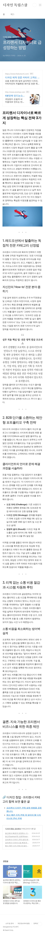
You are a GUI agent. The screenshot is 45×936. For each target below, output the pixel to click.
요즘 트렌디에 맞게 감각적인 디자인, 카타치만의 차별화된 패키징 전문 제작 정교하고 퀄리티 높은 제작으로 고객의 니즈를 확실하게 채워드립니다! (22, 82)
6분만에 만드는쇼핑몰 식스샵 (14, 95)
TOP (40, 924)
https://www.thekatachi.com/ (17, 74)
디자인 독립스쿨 (15, 5)
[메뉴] (40, 5)
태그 (12, 14)
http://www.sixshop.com (15, 92)
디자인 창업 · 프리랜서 (13, 829)
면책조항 (37, 923)
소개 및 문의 (10, 923)
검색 (34, 5)
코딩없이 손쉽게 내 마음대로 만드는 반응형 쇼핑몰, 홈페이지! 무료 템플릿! (14, 100)
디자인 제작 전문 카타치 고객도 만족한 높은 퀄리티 (22, 77)
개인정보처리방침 (24, 923)
